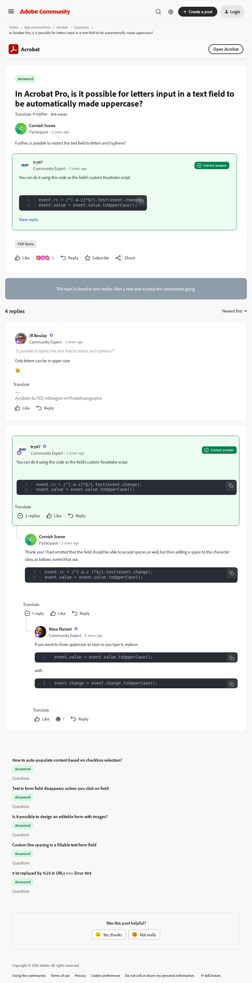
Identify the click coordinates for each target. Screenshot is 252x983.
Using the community (29, 975)
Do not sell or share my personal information (159, 975)
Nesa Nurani (60, 628)
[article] (125, 372)
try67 (37, 162)
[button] (11, 13)
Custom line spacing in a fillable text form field (54, 844)
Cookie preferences (105, 975)
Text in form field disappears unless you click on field (60, 788)
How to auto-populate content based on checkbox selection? (67, 760)
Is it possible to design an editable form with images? (60, 816)
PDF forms (26, 244)
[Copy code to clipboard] (141, 201)
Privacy (80, 975)
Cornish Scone (42, 125)
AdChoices (213, 975)
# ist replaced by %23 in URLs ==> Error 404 (51, 873)
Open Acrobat (225, 49)
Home (13, 27)
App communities (37, 27)
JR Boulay (38, 335)
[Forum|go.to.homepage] (45, 12)
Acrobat (62, 27)
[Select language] (171, 12)
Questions (81, 27)
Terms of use (60, 975)
